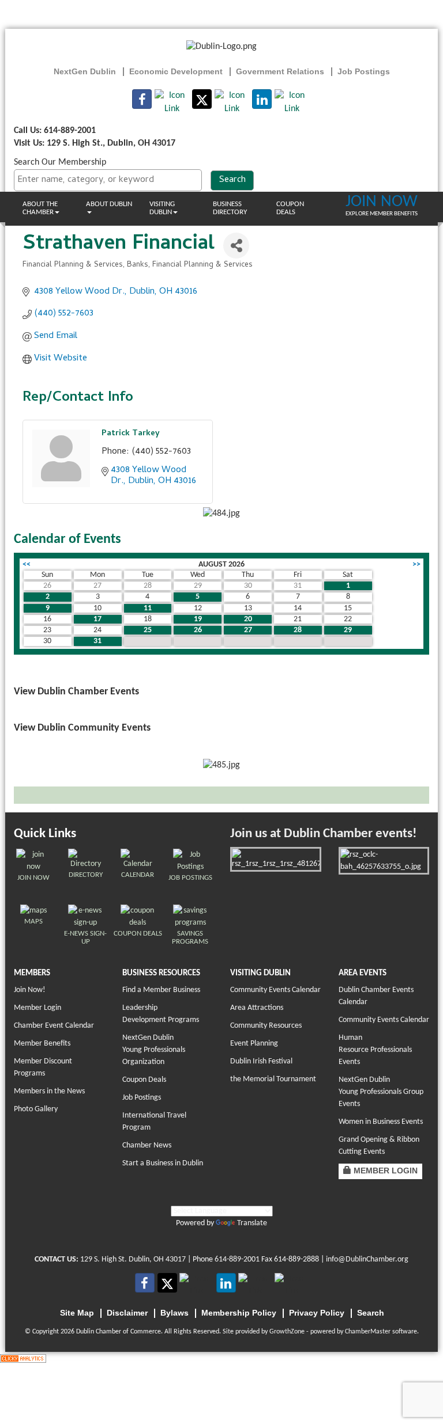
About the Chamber (40, 208)
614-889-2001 (237, 1259)
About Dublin (109, 204)
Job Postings (141, 1097)
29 (348, 630)
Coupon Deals (290, 208)
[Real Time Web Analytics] (23, 1358)
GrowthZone (287, 1331)
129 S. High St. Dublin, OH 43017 (133, 1259)
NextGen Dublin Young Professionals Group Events (381, 1092)
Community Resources (266, 1025)
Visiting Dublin (162, 208)
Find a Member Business (161, 990)
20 (248, 619)
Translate (252, 1223)
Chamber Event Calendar (54, 1025)
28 (298, 630)
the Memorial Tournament (273, 1079)
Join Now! (30, 990)
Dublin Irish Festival (261, 1061)
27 (248, 630)
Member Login (37, 1008)
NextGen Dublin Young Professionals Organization (153, 1049)
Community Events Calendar (275, 990)
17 (97, 619)
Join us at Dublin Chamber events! (323, 834)
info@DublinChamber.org (367, 1259)
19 (198, 619)
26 (198, 630)
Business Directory (230, 208)
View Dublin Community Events (82, 728)
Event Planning (254, 1043)
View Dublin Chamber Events (76, 691)
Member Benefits (42, 1043)
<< (26, 564)
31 (97, 641)
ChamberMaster (368, 1331)
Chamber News (146, 1145)
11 (148, 608)
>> (416, 564)
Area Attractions (256, 1008)
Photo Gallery (36, 1109)
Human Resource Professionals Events (375, 1049)
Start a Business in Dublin (162, 1163)
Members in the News (49, 1091)
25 (148, 630)
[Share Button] (236, 246)
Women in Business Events (381, 1122)
